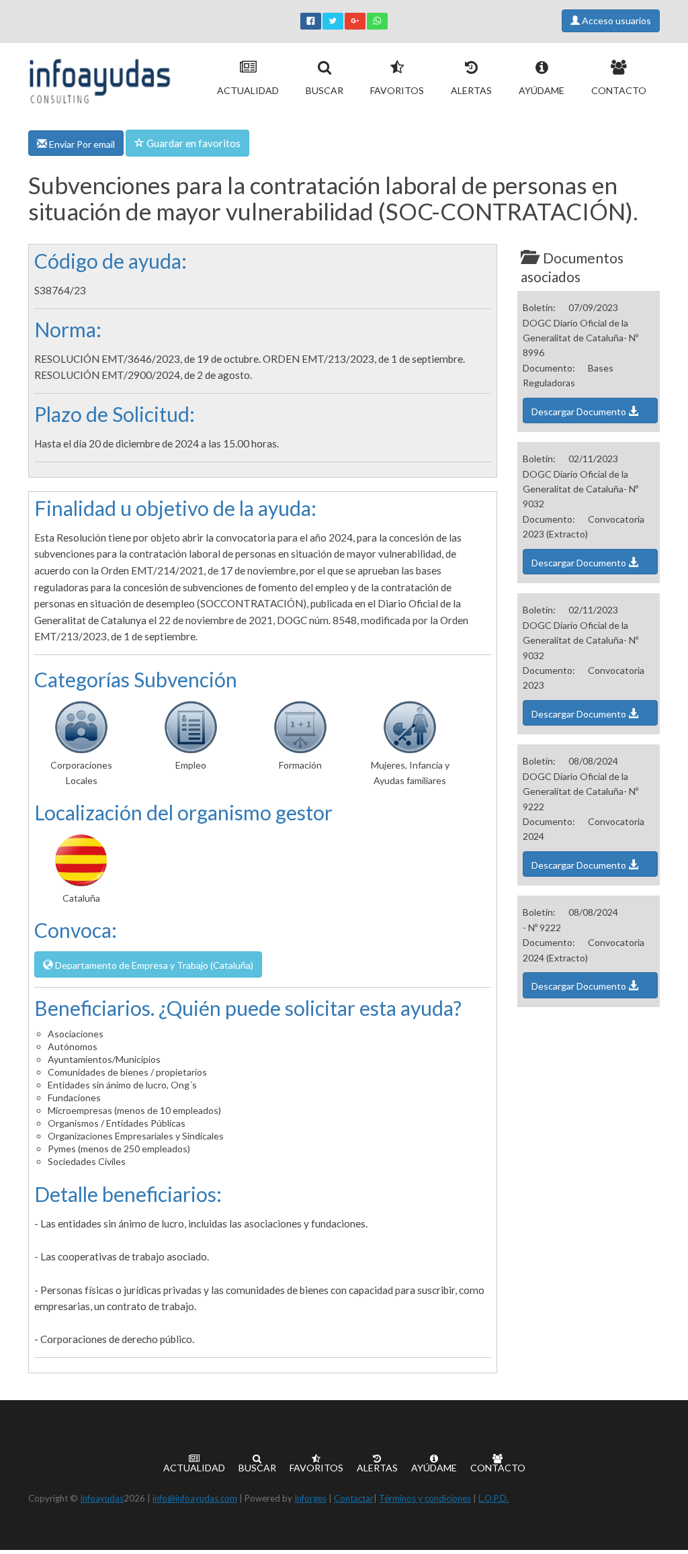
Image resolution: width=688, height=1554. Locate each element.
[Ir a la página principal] (99, 78)
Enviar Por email (81, 144)
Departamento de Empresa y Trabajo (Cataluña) (153, 965)
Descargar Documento (579, 411)
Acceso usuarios (615, 20)
